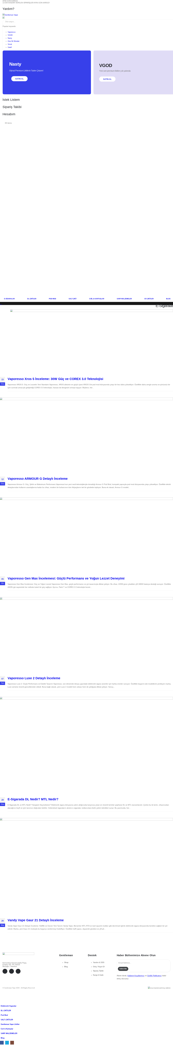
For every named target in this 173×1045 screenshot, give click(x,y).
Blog (168, 299)
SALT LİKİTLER (7, 1020)
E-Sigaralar (9, 299)
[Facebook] (5, 971)
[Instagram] (18, 971)
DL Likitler (31, 299)
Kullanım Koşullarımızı (136, 976)
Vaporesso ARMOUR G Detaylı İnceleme (38, 478)
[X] (11, 971)
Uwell (10, 47)
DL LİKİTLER (6, 1010)
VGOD (10, 35)
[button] (1, 1002)
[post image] (91, 341)
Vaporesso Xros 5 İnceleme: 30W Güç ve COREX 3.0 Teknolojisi (55, 379)
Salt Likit (72, 299)
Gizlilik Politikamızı (154, 976)
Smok (10, 44)
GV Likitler (149, 299)
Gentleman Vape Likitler (10, 1024)
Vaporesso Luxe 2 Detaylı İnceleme (34, 678)
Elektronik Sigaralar (8, 1006)
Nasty (10, 38)
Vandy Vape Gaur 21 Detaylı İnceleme (36, 920)
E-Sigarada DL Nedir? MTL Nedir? (33, 799)
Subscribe (123, 969)
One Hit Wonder (13, 41)
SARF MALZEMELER (9, 1033)
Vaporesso (11, 32)
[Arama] (30, 22)
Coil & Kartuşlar (96, 299)
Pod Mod (52, 299)
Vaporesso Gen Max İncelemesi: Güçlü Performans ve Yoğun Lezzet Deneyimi (66, 578)
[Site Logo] (10, 15)
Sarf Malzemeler (124, 299)
